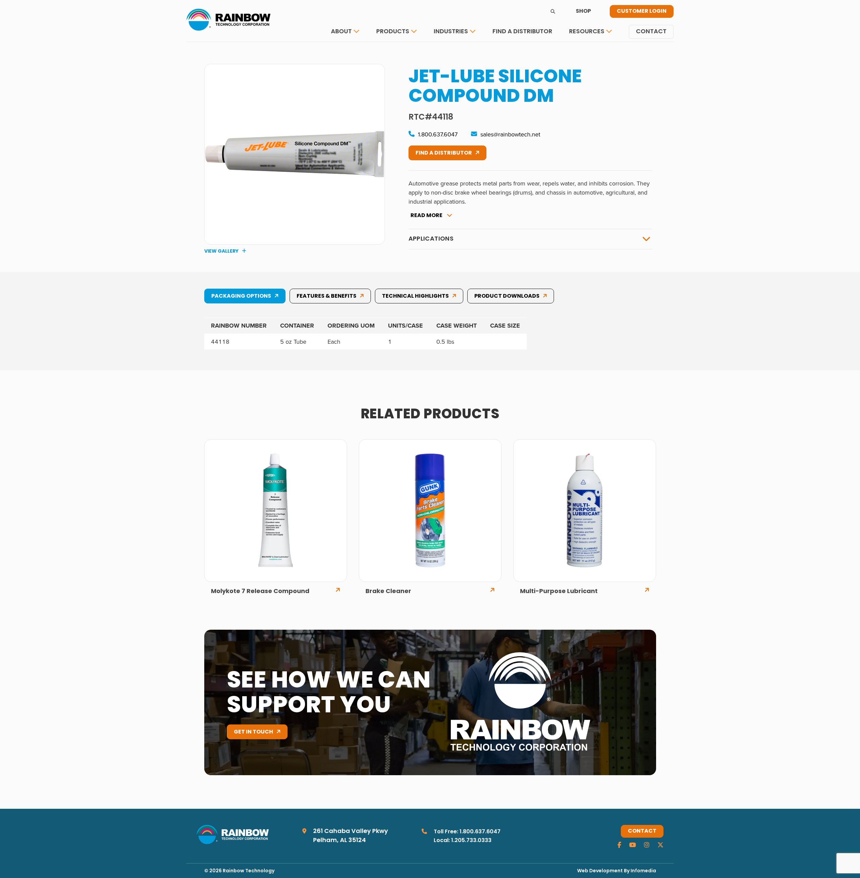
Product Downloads (507, 296)
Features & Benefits (326, 296)
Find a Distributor (522, 32)
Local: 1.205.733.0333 (462, 840)
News (582, 52)
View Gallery (221, 251)
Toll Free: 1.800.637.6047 (467, 832)
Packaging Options (241, 296)
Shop (583, 11)
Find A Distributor (444, 153)
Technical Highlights (415, 296)
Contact (651, 32)
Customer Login (641, 11)
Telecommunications (470, 52)
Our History (354, 52)
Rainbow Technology (248, 871)
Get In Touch (253, 732)
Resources (586, 32)
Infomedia (643, 871)
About (341, 32)
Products (392, 32)
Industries (451, 32)
